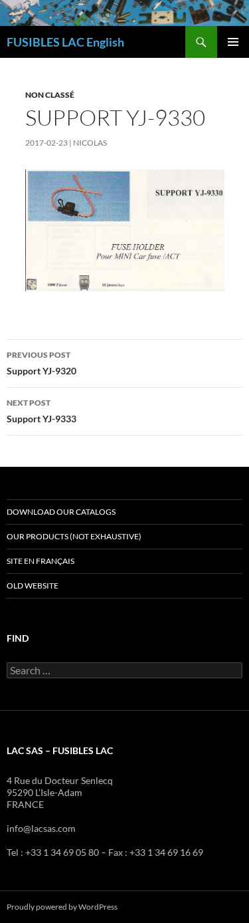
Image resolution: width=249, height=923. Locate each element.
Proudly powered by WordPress (62, 907)
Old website (32, 586)
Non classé (49, 95)
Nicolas (90, 143)
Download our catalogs (61, 512)
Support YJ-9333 (41, 411)
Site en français (40, 561)
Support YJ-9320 (41, 363)
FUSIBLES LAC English (65, 42)
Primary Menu (233, 42)
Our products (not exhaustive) (74, 536)
